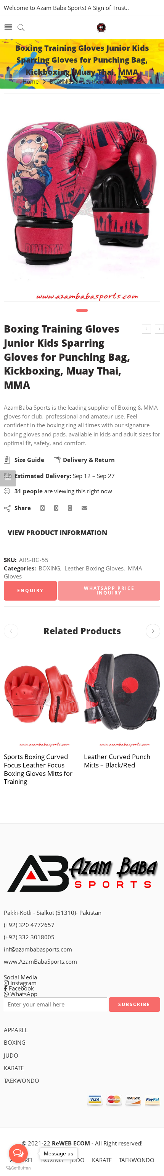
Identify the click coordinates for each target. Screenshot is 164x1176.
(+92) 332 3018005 (29, 937)
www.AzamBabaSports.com (40, 961)
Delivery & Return (88, 460)
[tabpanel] (82, 199)
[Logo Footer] (82, 872)
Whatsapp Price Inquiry (109, 590)
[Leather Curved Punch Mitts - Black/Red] (122, 696)
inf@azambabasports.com (38, 949)
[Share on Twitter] (42, 508)
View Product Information (57, 532)
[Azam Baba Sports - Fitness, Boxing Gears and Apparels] (101, 27)
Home (31, 81)
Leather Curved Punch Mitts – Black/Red (117, 760)
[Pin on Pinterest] (70, 508)
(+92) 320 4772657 (29, 925)
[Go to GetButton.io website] (18, 1168)
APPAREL (16, 1030)
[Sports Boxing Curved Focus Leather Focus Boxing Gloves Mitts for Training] (42, 696)
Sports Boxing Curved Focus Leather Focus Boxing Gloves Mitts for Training (38, 769)
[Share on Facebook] (56, 508)
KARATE (14, 1068)
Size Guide (27, 460)
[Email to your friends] (84, 508)
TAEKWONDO (21, 1080)
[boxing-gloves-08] (82, 197)
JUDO (11, 1055)
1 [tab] (82, 310)
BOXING (60, 81)
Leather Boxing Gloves (111, 81)
